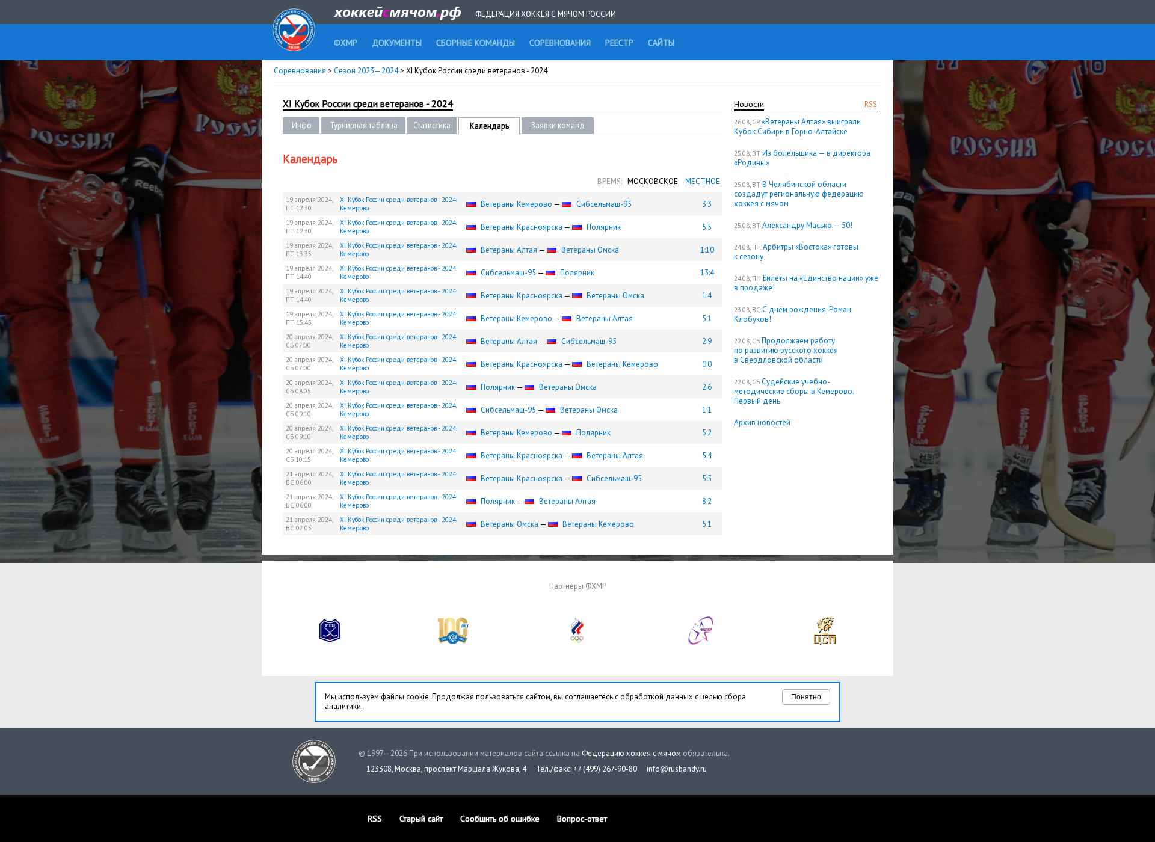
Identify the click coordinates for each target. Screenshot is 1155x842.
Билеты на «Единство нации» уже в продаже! (806, 283)
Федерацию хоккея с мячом (631, 753)
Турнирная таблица (364, 125)
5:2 (707, 433)
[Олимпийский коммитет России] (577, 642)
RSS (870, 104)
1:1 (707, 410)
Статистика (432, 125)
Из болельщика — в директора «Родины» (802, 158)
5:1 (707, 318)
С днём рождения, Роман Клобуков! (792, 314)
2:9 (707, 341)
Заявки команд (558, 125)
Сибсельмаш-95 (604, 204)
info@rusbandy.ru (677, 769)
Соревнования (300, 71)
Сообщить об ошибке (500, 818)
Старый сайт (421, 818)
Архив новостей (762, 422)
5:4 (707, 455)
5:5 (707, 227)
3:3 (707, 204)
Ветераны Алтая (509, 250)
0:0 (707, 364)
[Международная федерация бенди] (330, 642)
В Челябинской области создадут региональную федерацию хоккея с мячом (799, 194)
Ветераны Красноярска (521, 227)
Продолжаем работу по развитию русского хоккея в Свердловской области (786, 350)
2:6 (707, 387)
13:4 (707, 273)
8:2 (707, 501)
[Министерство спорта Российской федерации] (454, 642)
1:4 (707, 295)
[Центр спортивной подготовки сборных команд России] (825, 642)
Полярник (604, 227)
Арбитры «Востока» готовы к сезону (796, 252)
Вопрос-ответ (582, 818)
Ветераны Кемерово (516, 204)
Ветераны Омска (590, 250)
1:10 (707, 250)
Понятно (806, 697)
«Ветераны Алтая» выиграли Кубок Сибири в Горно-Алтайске (797, 127)
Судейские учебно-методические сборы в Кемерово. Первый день (794, 391)
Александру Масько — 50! (807, 225)
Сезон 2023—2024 (366, 71)
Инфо (302, 125)
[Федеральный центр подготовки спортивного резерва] (701, 642)
